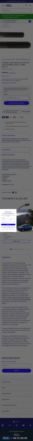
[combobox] (8, 220)
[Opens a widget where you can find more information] (6, 438)
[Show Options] (14, 220)
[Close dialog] (32, 209)
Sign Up (8, 224)
